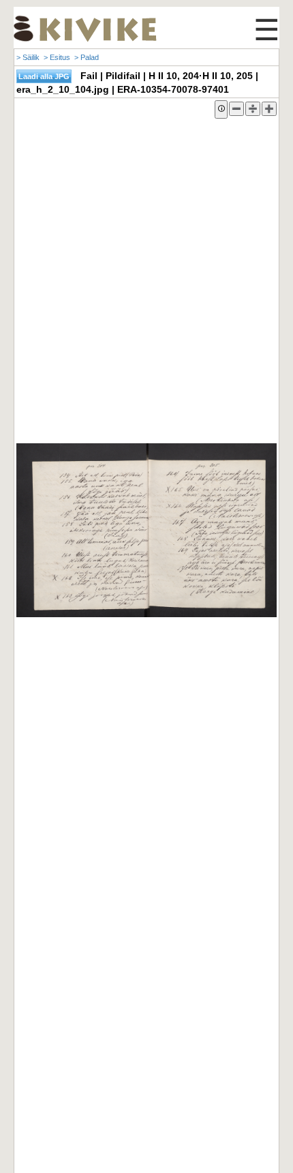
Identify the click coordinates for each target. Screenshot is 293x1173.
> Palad (86, 57)
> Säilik (28, 57)
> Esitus (57, 57)
